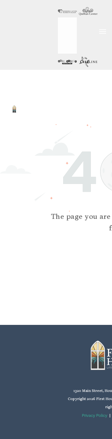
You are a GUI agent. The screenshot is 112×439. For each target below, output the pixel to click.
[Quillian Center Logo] (88, 11)
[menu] (102, 31)
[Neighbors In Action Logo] (67, 11)
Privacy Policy (94, 415)
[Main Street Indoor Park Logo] (67, 61)
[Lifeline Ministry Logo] (88, 61)
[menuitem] (52, 78)
